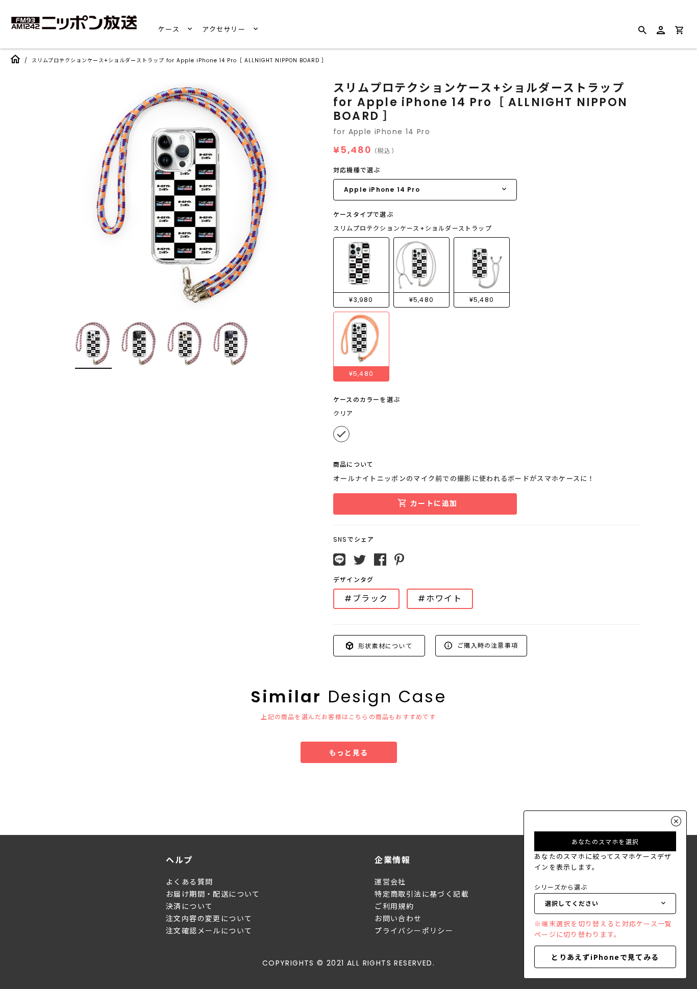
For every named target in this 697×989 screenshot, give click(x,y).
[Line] (339, 559)
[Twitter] (360, 560)
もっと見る (348, 752)
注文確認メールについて (209, 931)
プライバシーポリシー (414, 931)
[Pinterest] (399, 559)
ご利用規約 (394, 906)
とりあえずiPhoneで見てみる (605, 957)
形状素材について (384, 645)
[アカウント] (661, 34)
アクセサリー (224, 29)
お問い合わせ (398, 919)
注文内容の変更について (209, 919)
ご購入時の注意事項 (486, 645)
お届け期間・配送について (213, 894)
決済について (189, 906)
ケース (170, 29)
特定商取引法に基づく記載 (422, 894)
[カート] (679, 32)
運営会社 (390, 882)
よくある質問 (189, 882)
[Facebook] (380, 559)
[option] (185, 196)
